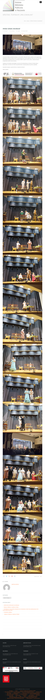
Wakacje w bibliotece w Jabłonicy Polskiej (11, 607)
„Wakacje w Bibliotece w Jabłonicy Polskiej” (11, 614)
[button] (41, 2)
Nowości (18, 30)
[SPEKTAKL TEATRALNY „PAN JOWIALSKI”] (22, 45)
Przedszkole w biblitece (8, 612)
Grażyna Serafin (15, 584)
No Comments (12, 30)
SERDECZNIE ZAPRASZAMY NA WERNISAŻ (11, 605)
